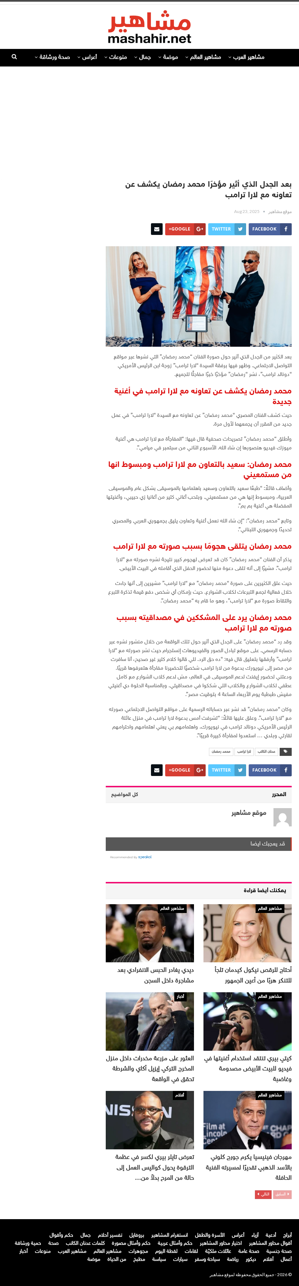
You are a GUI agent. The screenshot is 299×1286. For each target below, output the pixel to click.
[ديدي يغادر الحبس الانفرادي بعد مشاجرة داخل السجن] (150, 933)
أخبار (180, 996)
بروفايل (136, 1235)
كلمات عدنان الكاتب (85, 1243)
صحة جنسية (279, 1251)
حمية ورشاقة (28, 1243)
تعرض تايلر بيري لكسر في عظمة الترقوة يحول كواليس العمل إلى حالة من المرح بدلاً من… (155, 1168)
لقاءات (191, 1251)
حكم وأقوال (61, 1235)
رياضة (232, 1259)
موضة (170, 57)
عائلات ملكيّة (218, 1251)
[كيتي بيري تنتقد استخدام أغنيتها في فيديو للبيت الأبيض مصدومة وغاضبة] (247, 1021)
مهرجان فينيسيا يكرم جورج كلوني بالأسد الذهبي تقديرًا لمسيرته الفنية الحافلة (249, 1168)
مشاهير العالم (205, 57)
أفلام (179, 1095)
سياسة (159, 1259)
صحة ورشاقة (55, 57)
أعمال (286, 1259)
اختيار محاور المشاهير (221, 1243)
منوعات (118, 57)
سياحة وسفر (207, 1259)
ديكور (251, 1259)
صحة (53, 1243)
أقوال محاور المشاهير (270, 1243)
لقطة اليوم (166, 1251)
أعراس (89, 57)
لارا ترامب (244, 752)
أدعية (271, 1235)
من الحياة (117, 1259)
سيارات (180, 1259)
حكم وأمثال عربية (175, 1243)
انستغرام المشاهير (169, 1235)
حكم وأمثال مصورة (131, 1243)
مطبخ (139, 1259)
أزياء (255, 1235)
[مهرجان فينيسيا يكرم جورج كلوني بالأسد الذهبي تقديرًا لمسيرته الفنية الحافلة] (247, 1120)
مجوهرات (138, 1251)
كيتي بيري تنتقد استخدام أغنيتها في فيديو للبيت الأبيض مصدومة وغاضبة (248, 1069)
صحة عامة (248, 1251)
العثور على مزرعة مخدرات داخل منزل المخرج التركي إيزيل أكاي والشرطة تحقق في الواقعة (150, 1069)
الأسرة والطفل (210, 1235)
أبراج (287, 1235)
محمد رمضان (221, 752)
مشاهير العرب (248, 57)
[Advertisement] (149, 119)
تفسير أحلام (110, 1235)
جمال (145, 57)
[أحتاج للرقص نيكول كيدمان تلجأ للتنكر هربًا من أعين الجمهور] (247, 933)
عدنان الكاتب (266, 752)
